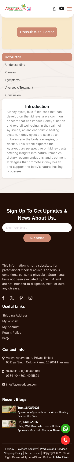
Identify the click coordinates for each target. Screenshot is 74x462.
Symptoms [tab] (12, 80)
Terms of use (32, 453)
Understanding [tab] (15, 64)
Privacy (10, 448)
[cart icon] (54, 8)
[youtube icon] (61, 9)
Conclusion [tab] (13, 95)
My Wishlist (10, 321)
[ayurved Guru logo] (18, 8)
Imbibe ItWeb (61, 457)
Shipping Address (15, 315)
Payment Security (27, 448)
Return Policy (11, 332)
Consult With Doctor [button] (37, 32)
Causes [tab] (10, 72)
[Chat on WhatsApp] (65, 428)
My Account (11, 327)
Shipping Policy (13, 453)
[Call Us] (65, 440)
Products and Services (54, 448)
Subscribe (37, 238)
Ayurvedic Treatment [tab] (19, 87)
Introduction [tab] (13, 57)
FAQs (5, 338)
